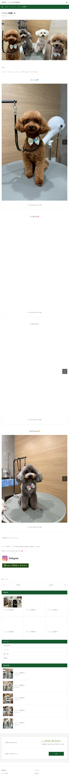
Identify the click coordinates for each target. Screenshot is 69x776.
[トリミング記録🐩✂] (56, 623)
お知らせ (36, 773)
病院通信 (5, 658)
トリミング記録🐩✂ (52, 631)
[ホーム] (2, 7)
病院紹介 (4, 770)
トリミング (10, 16)
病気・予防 (5, 654)
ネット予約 (5, 773)
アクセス (36, 770)
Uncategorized (6, 645)
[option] (34, 142)
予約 (56, 753)
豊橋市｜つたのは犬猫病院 (11, 2)
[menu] (66, 2)
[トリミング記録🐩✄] (13, 601)
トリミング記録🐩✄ (9, 610)
